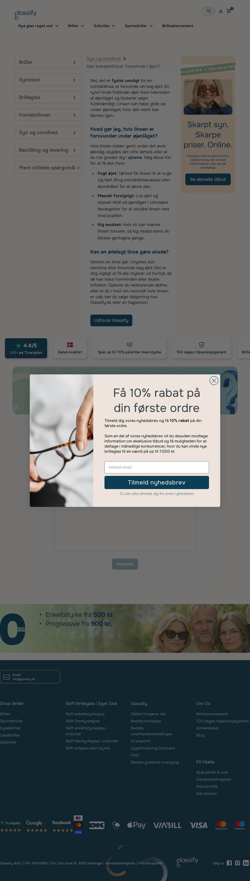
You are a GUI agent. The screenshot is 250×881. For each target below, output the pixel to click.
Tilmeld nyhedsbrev (157, 482)
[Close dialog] (214, 380)
